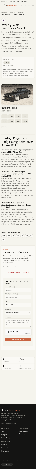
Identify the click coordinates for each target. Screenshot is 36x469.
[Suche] (21, 5)
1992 (11, 121)
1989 (18, 116)
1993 (18, 121)
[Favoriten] (25, 5)
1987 (4, 116)
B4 (18, 236)
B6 (27, 236)
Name (10, 287)
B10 (3, 236)
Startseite (4, 12)
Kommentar (8, 317)
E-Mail (11, 294)
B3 (13, 236)
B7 (31, 236)
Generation (8, 309)
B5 (22, 236)
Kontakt (3, 448)
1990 (25, 116)
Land (6, 301)
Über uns (4, 445)
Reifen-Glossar (6, 438)
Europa (6, 62)
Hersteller (12, 12)
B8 (3, 239)
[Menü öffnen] (33, 5)
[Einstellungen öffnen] (29, 5)
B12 (9, 236)
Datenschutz (5, 451)
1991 (4, 121)
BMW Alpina (20, 12)
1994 (25, 121)
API (2, 432)
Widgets (4, 435)
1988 (11, 116)
